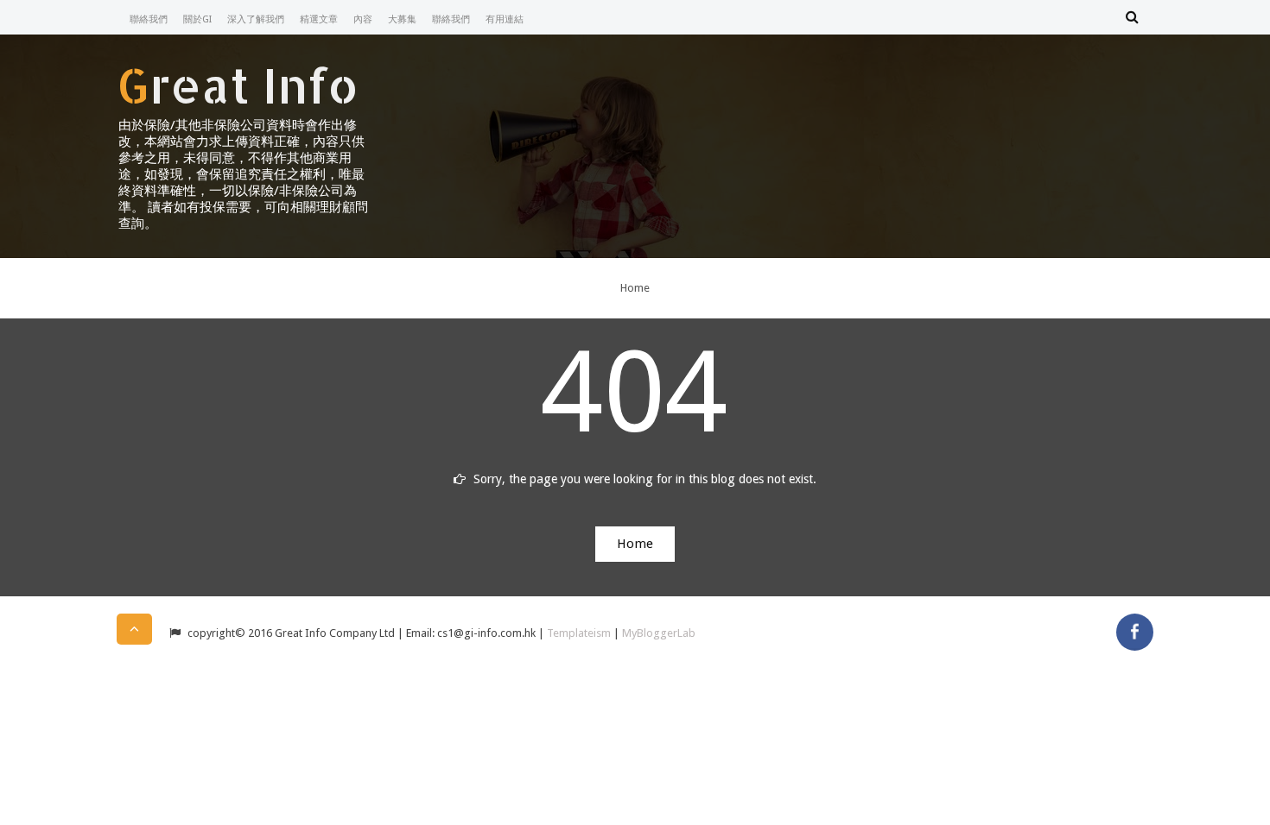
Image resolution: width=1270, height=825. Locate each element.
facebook (1134, 632)
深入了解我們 (255, 19)
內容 (362, 19)
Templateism (579, 633)
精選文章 (319, 19)
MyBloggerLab (658, 633)
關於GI (197, 19)
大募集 (402, 19)
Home (635, 287)
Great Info (238, 85)
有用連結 (505, 19)
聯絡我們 (149, 19)
